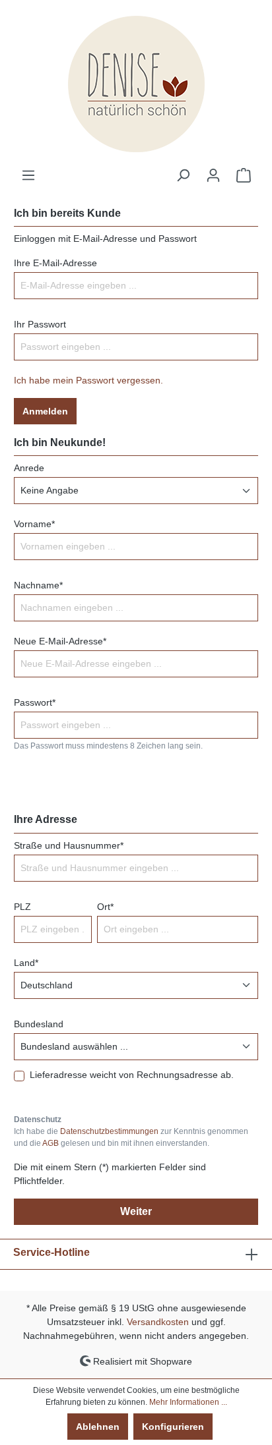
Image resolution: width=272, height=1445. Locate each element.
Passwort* (34, 702)
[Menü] (28, 175)
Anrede (29, 468)
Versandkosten (158, 1322)
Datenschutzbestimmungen (109, 1131)
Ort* (105, 906)
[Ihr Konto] (213, 175)
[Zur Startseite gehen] (136, 84)
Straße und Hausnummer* (68, 845)
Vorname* (34, 524)
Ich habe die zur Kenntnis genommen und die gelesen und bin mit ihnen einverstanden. (131, 1137)
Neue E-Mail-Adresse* (60, 641)
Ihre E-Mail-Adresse (55, 263)
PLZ (22, 906)
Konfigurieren (173, 1426)
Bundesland (38, 1024)
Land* (26, 962)
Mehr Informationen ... (188, 1402)
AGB (50, 1143)
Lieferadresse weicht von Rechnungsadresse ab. (132, 1074)
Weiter (136, 1211)
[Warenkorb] (243, 175)
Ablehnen (97, 1426)
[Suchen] (183, 175)
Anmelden (45, 411)
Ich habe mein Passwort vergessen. (88, 380)
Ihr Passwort (40, 324)
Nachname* (38, 585)
